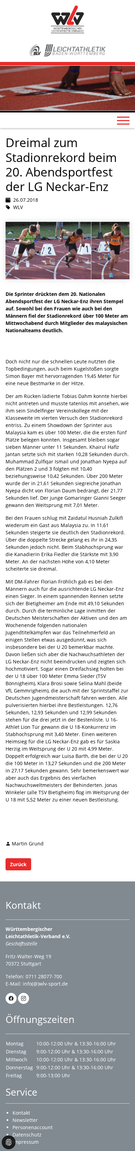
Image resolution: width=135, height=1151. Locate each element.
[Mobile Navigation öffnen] (123, 120)
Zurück (18, 864)
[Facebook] (11, 998)
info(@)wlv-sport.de (45, 983)
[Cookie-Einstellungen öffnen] (9, 1142)
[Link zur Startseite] (67, 19)
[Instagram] (23, 998)
